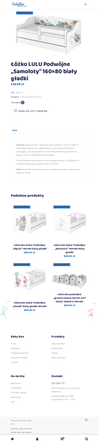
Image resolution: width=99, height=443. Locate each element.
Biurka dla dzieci (58, 357)
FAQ (13, 401)
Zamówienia (16, 388)
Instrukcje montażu (19, 357)
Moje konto (16, 383)
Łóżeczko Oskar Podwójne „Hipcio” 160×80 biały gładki (30, 247)
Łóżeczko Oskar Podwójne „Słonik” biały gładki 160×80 (30, 304)
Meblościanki (57, 348)
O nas (13, 343)
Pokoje (54, 353)
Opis (14, 130)
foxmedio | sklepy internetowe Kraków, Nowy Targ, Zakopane (22, 430)
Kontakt (14, 362)
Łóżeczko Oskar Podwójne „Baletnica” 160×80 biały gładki (69, 248)
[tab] (15, 130)
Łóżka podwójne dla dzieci (30, 97)
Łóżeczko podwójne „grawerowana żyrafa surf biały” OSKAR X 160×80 (69, 298)
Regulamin (15, 348)
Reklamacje (16, 397)
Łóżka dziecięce (58, 343)
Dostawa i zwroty (19, 392)
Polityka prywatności (20, 353)
